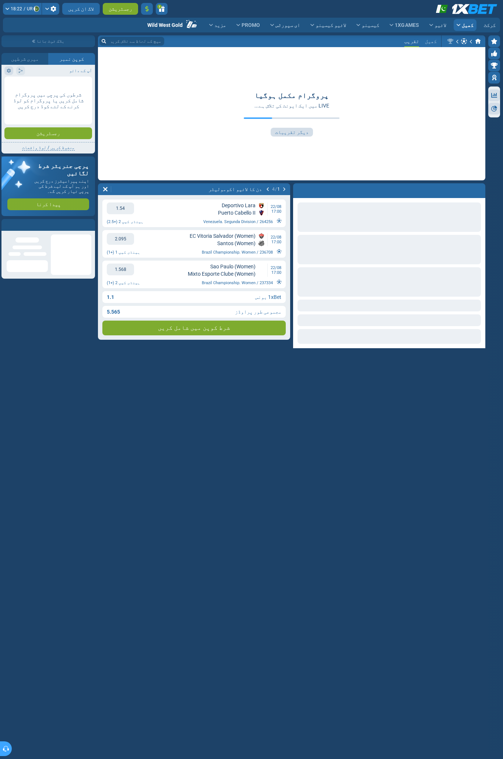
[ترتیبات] (50, 9)
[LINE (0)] (478, 41)
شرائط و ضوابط (61, 161)
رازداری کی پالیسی (23, 161)
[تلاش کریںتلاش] (103, 41)
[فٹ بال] (464, 41)
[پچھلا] (284, 189)
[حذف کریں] (105, 189)
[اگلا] (268, 189)
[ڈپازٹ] (147, 9)
